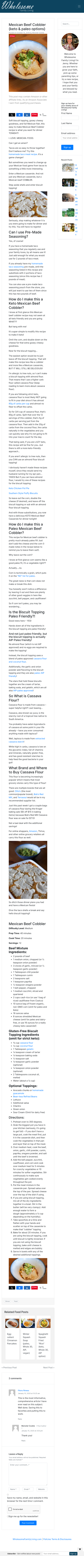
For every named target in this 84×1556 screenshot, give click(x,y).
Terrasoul (22, 797)
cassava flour (26, 1042)
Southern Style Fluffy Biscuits (23, 493)
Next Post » (48, 1367)
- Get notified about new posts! (23, 1554)
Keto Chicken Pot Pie (19, 488)
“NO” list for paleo (26, 576)
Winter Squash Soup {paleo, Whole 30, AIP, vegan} (28, 1343)
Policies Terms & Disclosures (57, 1539)
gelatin (30, 1049)
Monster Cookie (38, 33)
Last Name (66, 123)
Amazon (33, 831)
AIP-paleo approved (23, 690)
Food (16, 1301)
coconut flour (26, 1046)
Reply (20, 1419)
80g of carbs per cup (19, 403)
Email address (68, 133)
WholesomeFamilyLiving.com (27, 1539)
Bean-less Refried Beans (25, 1096)
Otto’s (18, 791)
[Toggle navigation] (79, 6)
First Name (66, 113)
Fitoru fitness (23, 1390)
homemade (14, 154)
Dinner (7, 1301)
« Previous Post (9, 1367)
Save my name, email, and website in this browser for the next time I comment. (27, 1499)
